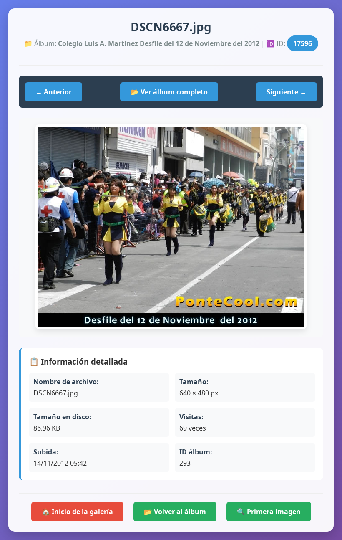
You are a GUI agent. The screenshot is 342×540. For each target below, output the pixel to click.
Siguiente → (287, 91)
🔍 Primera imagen (269, 511)
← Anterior (53, 91)
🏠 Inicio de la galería (77, 511)
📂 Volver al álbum (175, 511)
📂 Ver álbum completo (169, 91)
